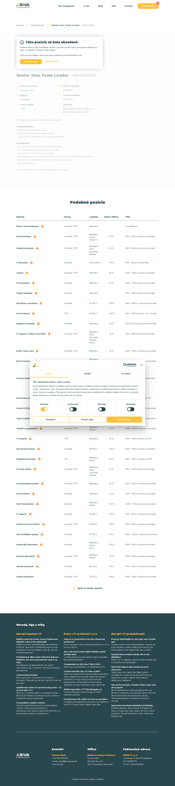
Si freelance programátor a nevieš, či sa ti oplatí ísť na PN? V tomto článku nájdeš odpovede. (86, 702)
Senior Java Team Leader (73, 25)
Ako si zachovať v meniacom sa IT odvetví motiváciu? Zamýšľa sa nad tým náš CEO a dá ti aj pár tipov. (38, 679)
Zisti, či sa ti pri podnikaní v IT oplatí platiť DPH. (84, 665)
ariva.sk (20, 25)
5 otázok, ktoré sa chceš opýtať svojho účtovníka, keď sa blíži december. (85, 656)
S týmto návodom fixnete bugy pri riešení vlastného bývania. (83, 692)
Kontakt (129, 6)
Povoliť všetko (124, 419)
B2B (114, 6)
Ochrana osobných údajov (83, 779)
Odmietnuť (51, 419)
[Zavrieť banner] (141, 365)
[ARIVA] (23, 5)
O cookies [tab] (126, 374)
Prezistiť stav (30, 62)
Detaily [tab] (87, 374)
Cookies (99, 779)
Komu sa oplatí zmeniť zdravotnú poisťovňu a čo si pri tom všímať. (86, 643)
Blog (100, 6)
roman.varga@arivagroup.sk (64, 761)
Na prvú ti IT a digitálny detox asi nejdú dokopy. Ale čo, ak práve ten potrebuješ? (134, 658)
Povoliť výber (87, 419)
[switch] (73, 409)
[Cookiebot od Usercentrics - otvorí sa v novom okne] (125, 365)
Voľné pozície (148, 6)
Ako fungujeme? (66, 6)
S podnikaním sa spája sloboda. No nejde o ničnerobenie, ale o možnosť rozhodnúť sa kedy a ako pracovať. (38, 664)
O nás (86, 6)
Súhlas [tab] (49, 374)
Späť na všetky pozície (90, 588)
